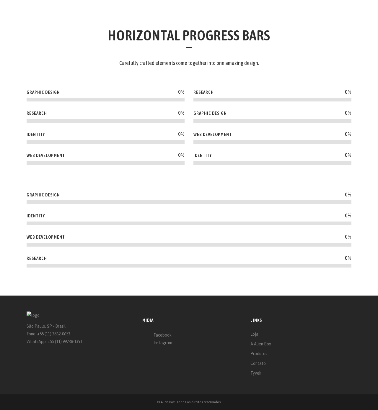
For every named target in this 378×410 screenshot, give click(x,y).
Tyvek (255, 373)
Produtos (258, 353)
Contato (258, 363)
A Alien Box (260, 344)
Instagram (163, 342)
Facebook (163, 335)
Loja (254, 334)
